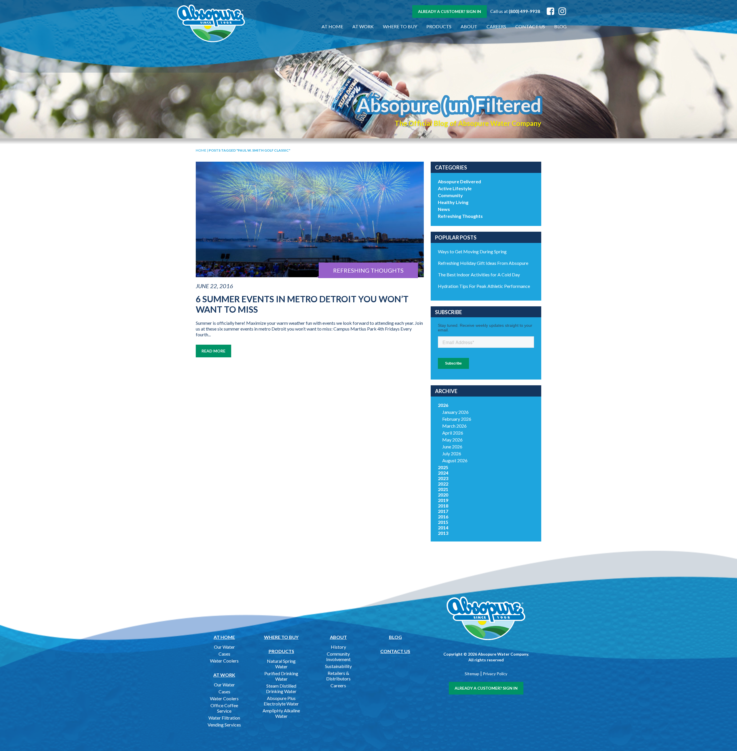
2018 (443, 505)
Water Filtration (224, 717)
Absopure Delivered (459, 181)
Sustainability (338, 666)
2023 (443, 478)
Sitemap (472, 673)
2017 (443, 511)
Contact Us (530, 26)
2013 (443, 533)
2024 (443, 472)
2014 (443, 527)
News (444, 209)
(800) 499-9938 (524, 11)
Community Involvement (338, 656)
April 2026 (452, 432)
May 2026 (452, 439)
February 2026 (456, 419)
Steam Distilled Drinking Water (281, 688)
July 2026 (451, 453)
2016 (443, 516)
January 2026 (455, 412)
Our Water (224, 647)
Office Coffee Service (224, 708)
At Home (332, 26)
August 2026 (455, 460)
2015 (443, 522)
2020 (443, 494)
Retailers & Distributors (338, 675)
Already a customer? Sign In (449, 11)
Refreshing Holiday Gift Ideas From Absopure (483, 263)
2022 (443, 483)
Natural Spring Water (281, 663)
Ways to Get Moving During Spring (472, 251)
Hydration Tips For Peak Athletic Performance (484, 286)
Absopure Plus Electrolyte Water (281, 700)
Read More (213, 350)
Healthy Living (453, 202)
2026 (443, 405)
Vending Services (224, 724)
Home (201, 150)
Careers (496, 26)
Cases (224, 653)
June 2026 (452, 446)
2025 (443, 467)
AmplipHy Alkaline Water (281, 713)
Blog (560, 26)
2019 (443, 500)
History (338, 647)
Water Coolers (224, 660)
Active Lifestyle (455, 188)
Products (438, 26)
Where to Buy (400, 26)
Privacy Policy (495, 673)
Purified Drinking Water (281, 676)
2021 (443, 489)
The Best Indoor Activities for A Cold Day (479, 274)
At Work (363, 26)
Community (450, 195)
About (469, 26)
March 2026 (454, 426)
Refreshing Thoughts (460, 216)
